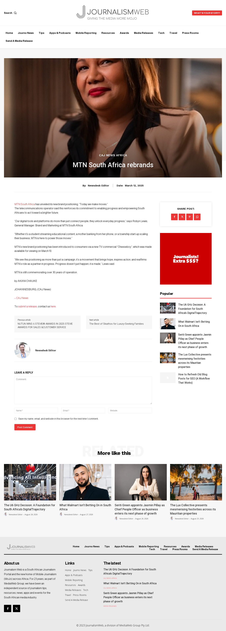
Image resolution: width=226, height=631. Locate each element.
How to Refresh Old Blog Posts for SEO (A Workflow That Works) (194, 378)
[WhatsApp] (197, 217)
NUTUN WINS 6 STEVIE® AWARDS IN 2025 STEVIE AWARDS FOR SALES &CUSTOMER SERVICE (45, 325)
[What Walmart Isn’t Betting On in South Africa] (167, 323)
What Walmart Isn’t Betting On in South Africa (130, 583)
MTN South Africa (24, 204)
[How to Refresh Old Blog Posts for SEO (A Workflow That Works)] (167, 377)
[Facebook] (174, 217)
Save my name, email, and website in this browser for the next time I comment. (58, 418)
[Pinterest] (189, 217)
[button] (11, 12)
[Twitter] (182, 217)
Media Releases (109, 606)
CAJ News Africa (113, 155)
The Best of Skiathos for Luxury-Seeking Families (116, 323)
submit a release (27, 306)
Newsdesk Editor (98, 185)
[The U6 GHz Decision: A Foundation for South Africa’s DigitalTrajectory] (167, 308)
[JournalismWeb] (30, 547)
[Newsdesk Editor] (22, 350)
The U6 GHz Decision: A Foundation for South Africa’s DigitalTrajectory (192, 309)
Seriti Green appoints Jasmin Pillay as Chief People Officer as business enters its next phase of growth (140, 509)
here (53, 306)
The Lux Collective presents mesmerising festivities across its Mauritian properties (193, 509)
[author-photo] (6, 514)
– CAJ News (21, 298)
